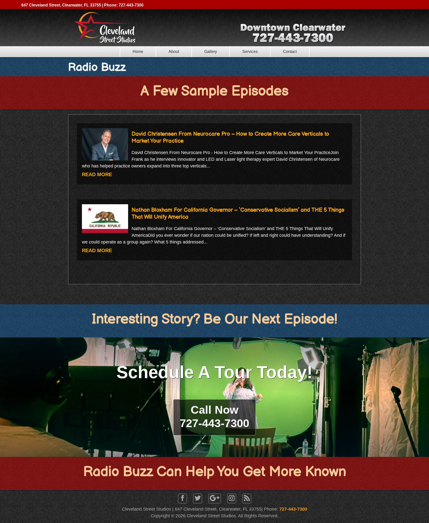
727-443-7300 (293, 509)
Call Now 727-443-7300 (214, 416)
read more (97, 174)
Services (250, 51)
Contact (290, 51)
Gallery (210, 51)
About (174, 51)
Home (138, 51)
